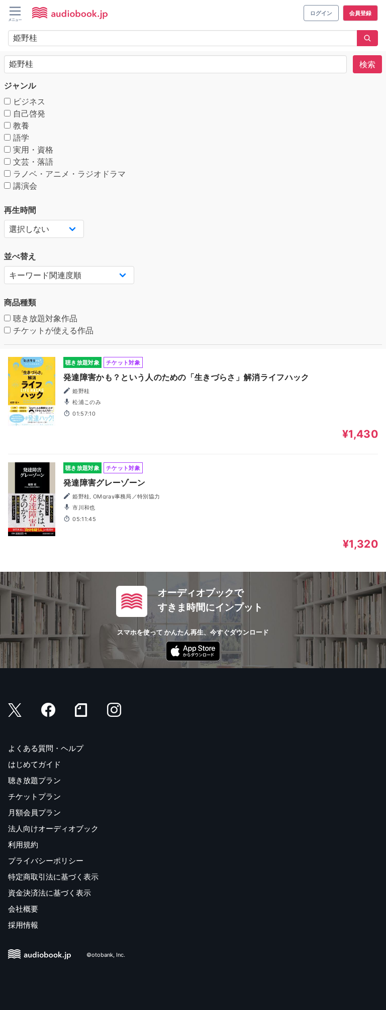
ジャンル (20, 85)
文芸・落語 (32, 162)
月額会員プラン (34, 812)
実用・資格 (32, 150)
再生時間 (20, 210)
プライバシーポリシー (45, 860)
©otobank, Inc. (105, 954)
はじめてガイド (34, 764)
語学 (20, 138)
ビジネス (28, 101)
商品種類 (20, 302)
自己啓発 (28, 113)
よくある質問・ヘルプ (45, 748)
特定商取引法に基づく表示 (53, 876)
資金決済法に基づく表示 (49, 893)
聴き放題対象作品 (44, 318)
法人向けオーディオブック (53, 828)
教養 (20, 125)
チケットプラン (34, 796)
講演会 (24, 186)
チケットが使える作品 (52, 330)
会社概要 (23, 909)
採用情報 (23, 925)
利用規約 (23, 844)
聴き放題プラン (34, 780)
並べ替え (20, 256)
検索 (367, 64)
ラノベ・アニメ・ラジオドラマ (68, 174)
